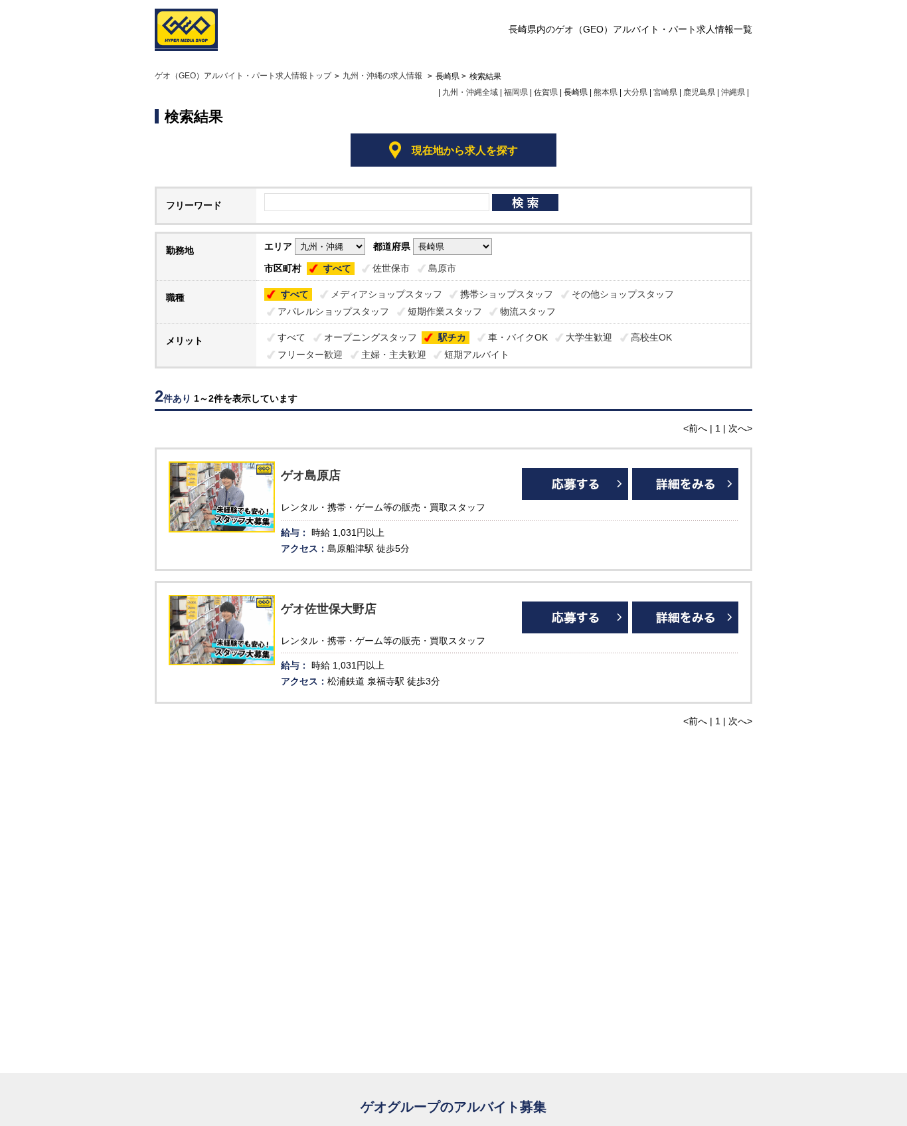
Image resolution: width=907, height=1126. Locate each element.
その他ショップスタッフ (623, 294)
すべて (337, 268)
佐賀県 (546, 92)
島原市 (442, 268)
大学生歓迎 (589, 337)
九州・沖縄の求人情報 (383, 76)
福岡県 (516, 92)
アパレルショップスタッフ (333, 311)
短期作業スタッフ (445, 311)
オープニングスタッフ (370, 337)
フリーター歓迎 (310, 354)
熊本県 (606, 92)
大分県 (635, 92)
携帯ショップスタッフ (506, 294)
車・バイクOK (518, 337)
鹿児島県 (699, 92)
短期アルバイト (476, 354)
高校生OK (651, 337)
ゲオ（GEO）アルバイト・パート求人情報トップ (243, 76)
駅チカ (452, 337)
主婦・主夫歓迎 (393, 354)
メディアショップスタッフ (386, 294)
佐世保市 (391, 268)
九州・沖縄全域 (470, 92)
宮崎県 (665, 92)
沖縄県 (733, 92)
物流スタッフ (528, 311)
